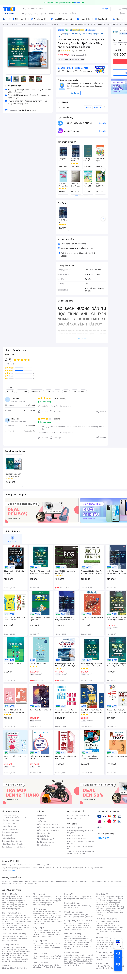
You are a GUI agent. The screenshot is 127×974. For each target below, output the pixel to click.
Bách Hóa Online (71, 952)
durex (51, 881)
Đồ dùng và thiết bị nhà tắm (79, 942)
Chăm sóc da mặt (8, 947)
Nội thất (75, 940)
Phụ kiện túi (55, 958)
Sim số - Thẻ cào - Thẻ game (113, 948)
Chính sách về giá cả (74, 828)
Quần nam (47, 912)
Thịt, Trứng (13, 915)
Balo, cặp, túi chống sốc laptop (78, 898)
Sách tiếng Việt (101, 966)
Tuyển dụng (41, 821)
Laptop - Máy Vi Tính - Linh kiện (78, 921)
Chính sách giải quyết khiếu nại (48, 830)
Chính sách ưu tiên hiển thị (76, 838)
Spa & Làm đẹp (110, 942)
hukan (19, 883)
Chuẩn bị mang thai (13, 909)
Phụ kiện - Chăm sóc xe (104, 955)
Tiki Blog (40, 818)
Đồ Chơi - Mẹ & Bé (9, 894)
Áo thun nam (37, 912)
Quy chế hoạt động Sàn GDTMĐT (79, 815)
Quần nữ (48, 897)
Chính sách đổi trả (8, 835)
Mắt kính (84, 906)
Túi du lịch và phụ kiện (77, 897)
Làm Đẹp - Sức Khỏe (10, 944)
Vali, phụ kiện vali (86, 899)
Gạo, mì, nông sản (13, 921)
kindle (100, 881)
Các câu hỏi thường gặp (10, 820)
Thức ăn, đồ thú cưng (13, 927)
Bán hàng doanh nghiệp (45, 842)
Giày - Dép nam (40, 940)
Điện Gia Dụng (8, 965)
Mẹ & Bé (109, 905)
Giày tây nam (48, 943)
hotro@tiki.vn (20, 844)
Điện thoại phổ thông (13, 938)
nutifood (94, 881)
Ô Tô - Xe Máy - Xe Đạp (106, 952)
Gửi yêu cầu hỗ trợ (8, 823)
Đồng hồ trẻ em (87, 916)
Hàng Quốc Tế (102, 894)
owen (40, 881)
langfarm (12, 883)
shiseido (5, 883)
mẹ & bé (43, 13)
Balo (66, 897)
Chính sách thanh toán (75, 835)
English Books (108, 968)
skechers (74, 881)
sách (67, 13)
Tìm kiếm (104, 9)
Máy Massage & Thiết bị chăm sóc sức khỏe (16, 952)
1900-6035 (12, 815)
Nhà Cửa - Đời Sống (72, 934)
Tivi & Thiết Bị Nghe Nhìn (108, 912)
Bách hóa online (106, 907)
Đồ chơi (24, 897)
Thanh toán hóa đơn (103, 940)
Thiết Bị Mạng (77, 927)
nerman (106, 881)
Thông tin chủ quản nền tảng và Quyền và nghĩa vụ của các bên (81, 852)
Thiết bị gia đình (21, 968)
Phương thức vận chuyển (10, 829)
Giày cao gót (37, 930)
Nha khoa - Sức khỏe (108, 946)
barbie (34, 881)
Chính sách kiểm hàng (10, 832)
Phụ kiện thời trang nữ (72, 906)
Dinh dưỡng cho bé (13, 903)
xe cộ (35, 13)
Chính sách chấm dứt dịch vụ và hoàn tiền (80, 847)
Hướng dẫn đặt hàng (9, 826)
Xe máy (102, 957)
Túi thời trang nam (41, 962)
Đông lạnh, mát (17, 919)
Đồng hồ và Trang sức (73, 912)
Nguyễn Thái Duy (71, 34)
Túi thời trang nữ (40, 953)
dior (10, 881)
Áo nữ (35, 897)
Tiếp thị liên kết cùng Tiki (46, 839)
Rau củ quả (10, 917)
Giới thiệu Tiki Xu (43, 836)
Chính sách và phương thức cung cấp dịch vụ (80, 842)
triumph (86, 881)
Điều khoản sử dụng (44, 833)
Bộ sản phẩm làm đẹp (15, 960)
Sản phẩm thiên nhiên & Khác (14, 954)
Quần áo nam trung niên (46, 921)
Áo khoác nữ (49, 899)
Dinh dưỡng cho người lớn (15, 905)
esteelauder (17, 881)
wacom (113, 881)
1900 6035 (12, 871)
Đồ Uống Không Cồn (77, 963)
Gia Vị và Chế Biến (74, 959)
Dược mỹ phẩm (21, 961)
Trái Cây (5, 915)
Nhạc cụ (81, 946)
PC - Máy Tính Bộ (74, 929)
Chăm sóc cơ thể (13, 951)
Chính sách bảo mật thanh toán (48, 824)
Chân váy (48, 901)
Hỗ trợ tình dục (20, 959)
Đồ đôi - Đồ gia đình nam (49, 917)
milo (68, 881)
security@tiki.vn (19, 847)
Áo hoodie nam (42, 915)
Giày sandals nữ (45, 932)
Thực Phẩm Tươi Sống (11, 913)
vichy (25, 883)
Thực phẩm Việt (20, 917)
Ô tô (107, 957)
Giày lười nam (38, 943)
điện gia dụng (26, 13)
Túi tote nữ (46, 958)
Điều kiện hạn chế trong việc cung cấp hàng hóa (81, 832)
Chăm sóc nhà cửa (15, 929)
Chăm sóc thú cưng (71, 955)
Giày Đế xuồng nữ (47, 936)
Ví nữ (56, 956)
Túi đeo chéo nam (45, 965)
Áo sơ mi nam (47, 914)
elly (64, 881)
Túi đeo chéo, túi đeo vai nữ (43, 956)
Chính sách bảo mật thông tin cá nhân (50, 827)
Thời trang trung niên (44, 905)
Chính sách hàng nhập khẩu (12, 841)
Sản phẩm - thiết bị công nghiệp (110, 910)
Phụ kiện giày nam (43, 947)
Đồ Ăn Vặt (72, 961)
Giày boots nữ (41, 934)
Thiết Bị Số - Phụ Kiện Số (106, 919)
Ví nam (35, 965)
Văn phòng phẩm (114, 966)
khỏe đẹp (52, 13)
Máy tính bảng (12, 940)
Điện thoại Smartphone (10, 936)
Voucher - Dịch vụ (103, 938)
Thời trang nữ (39, 894)
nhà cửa (60, 13)
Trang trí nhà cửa (70, 936)
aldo (81, 881)
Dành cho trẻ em (12, 925)
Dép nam (44, 945)
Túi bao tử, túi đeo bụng (52, 967)
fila (29, 883)
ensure (45, 881)
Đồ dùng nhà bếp (8, 968)
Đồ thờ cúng (72, 946)
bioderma (58, 881)
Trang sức (68, 915)
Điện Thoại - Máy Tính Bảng (14, 934)
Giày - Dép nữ (39, 928)
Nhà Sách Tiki (102, 963)
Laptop (84, 929)
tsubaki (34, 883)
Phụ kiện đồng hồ (75, 916)
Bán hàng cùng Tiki (74, 818)
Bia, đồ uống (9, 923)
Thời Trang (115, 897)
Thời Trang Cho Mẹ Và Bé (11, 897)
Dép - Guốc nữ (49, 930)
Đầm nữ (41, 897)
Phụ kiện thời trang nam (77, 907)
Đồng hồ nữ (77, 915)
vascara (5, 881)
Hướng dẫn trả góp (8, 838)
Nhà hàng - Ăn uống (107, 944)
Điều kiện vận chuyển (44, 845)
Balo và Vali (69, 894)
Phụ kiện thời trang (72, 903)
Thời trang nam (39, 909)
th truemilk (27, 881)
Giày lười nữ (52, 934)
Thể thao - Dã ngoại (106, 901)
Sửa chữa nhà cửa (74, 938)
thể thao (73, 13)
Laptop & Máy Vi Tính (112, 909)
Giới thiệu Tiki (42, 815)
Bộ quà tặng (74, 965)
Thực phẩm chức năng (14, 949)
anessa (119, 881)
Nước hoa (10, 959)
